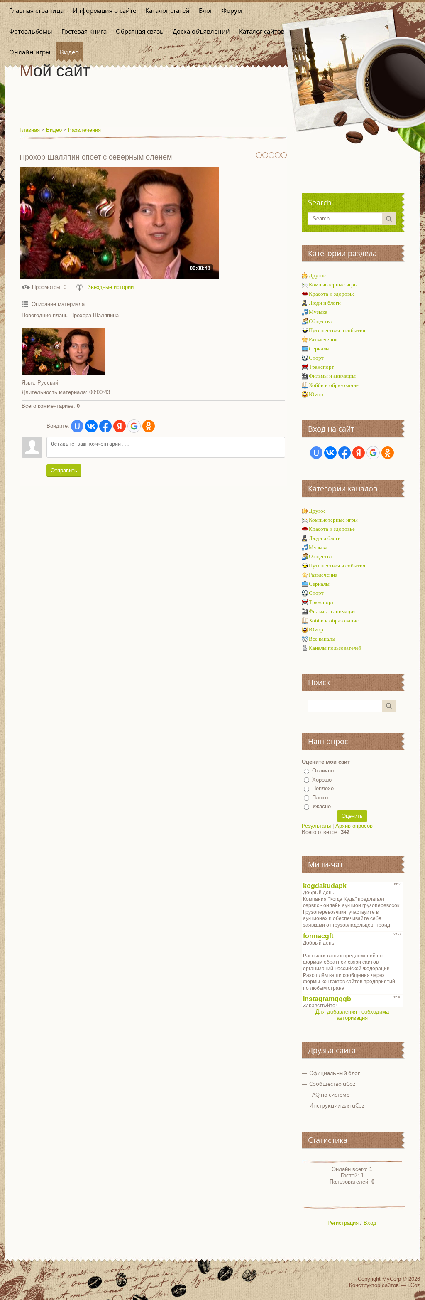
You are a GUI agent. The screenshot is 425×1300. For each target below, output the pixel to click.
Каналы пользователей (335, 648)
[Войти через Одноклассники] (148, 426)
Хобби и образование (334, 385)
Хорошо (322, 780)
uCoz (414, 1285)
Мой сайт (55, 70)
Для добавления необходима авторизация (352, 1015)
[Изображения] (63, 351)
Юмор (316, 394)
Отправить (64, 470)
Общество (320, 321)
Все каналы (322, 639)
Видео (54, 130)
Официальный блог (334, 1073)
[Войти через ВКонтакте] (91, 426)
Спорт (316, 358)
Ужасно (321, 806)
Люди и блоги (325, 303)
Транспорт (321, 367)
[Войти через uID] (77, 426)
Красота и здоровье (332, 294)
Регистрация (343, 1223)
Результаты (316, 826)
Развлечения (84, 130)
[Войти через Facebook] (105, 426)
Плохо (320, 797)
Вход (370, 1223)
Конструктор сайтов (374, 1285)
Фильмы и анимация (332, 376)
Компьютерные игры (333, 284)
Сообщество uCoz (332, 1084)
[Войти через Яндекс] (119, 426)
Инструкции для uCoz (336, 1105)
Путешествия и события (337, 330)
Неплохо (323, 788)
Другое (317, 275)
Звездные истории (111, 287)
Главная (30, 130)
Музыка (318, 312)
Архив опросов (354, 826)
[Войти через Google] (134, 426)
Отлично (323, 770)
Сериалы (319, 348)
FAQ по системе (329, 1094)
